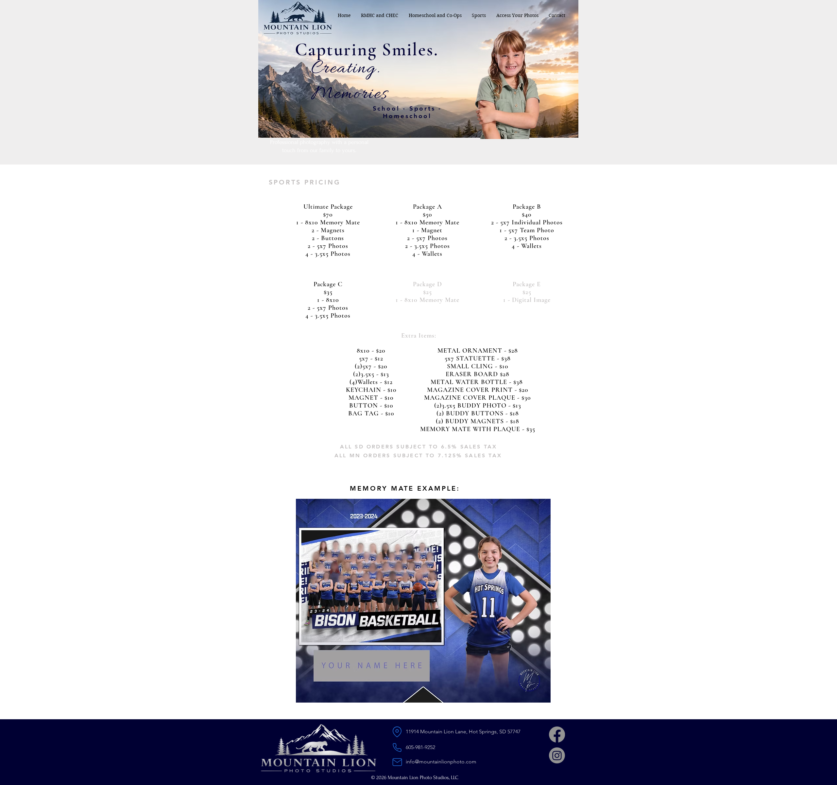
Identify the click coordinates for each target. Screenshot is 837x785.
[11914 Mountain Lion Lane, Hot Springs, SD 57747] (397, 731)
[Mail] (397, 762)
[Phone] (397, 747)
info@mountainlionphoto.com (441, 762)
